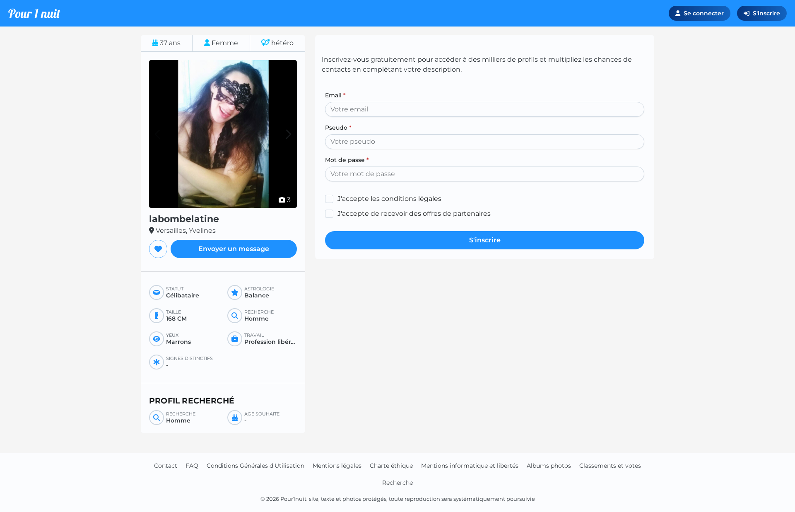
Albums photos (549, 465)
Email (335, 95)
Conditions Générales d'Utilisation (255, 465)
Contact (165, 465)
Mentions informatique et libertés (469, 465)
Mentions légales (337, 465)
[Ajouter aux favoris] (158, 249)
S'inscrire (766, 13)
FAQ (192, 465)
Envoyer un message (233, 249)
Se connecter (704, 13)
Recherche (397, 482)
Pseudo (338, 127)
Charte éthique (391, 465)
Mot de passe (347, 160)
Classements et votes (610, 465)
